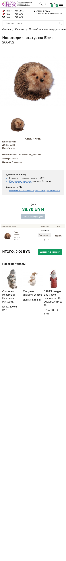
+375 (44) (14, 11)
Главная (6, 29)
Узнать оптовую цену (33, 216)
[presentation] (5, 292)
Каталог (20, 29)
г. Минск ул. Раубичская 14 (49, 14)
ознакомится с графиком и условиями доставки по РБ (34, 190)
